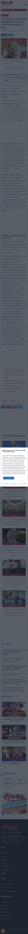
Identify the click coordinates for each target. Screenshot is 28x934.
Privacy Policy (22, 483)
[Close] (24, 450)
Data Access (14, 483)
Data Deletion (5, 483)
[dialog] (14, 467)
